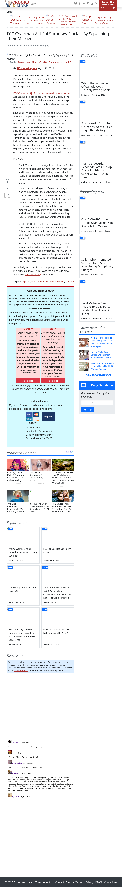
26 (82, 198)
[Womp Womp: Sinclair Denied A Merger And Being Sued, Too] (23, 536)
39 (9, 567)
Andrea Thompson (89, 182)
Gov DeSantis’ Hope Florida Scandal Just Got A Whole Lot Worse (97, 222)
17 (44, 529)
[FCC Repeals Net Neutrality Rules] (58, 536)
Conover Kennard (88, 231)
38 (82, 238)
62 (82, 142)
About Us (48, 882)
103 (44, 567)
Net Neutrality (33, 274)
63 (44, 609)
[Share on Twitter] (7, 188)
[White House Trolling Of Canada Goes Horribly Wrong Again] (97, 70)
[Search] (95, 3)
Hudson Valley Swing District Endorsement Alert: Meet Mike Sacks (101, 355)
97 (82, 102)
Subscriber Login (107, 7)
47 (7, 195)
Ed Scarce (85, 95)
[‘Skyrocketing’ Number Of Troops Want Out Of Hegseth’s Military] (97, 110)
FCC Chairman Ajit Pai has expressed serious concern (42, 93)
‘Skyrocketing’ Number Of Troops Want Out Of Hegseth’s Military (96, 126)
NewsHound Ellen (88, 135)
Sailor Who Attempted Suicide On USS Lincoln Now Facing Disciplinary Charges (97, 265)
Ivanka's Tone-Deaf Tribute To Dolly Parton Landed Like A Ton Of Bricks (96, 308)
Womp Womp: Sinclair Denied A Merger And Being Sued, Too (23, 552)
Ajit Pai (26, 281)
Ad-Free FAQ (52, 388)
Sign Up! (87, 409)
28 (9, 609)
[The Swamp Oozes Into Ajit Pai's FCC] (23, 575)
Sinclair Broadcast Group (50, 281)
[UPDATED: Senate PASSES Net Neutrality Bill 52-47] (58, 617)
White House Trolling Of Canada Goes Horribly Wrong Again (96, 86)
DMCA (98, 882)
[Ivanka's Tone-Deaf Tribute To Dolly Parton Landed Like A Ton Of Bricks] (97, 290)
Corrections (110, 882)
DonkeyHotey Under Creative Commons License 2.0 (44, 62)
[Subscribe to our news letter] (91, 3)
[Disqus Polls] (40, 705)
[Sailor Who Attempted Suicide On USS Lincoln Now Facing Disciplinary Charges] (97, 246)
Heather (84, 274)
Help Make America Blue (97, 374)
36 (9, 529)
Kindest (32, 422)
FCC (33, 281)
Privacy (90, 882)
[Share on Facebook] (7, 181)
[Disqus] (40, 768)
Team (38, 882)
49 (82, 61)
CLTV (33, 3)
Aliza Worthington (27, 68)
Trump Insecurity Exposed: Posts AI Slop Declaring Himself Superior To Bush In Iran (96, 170)
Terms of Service (21, 670)
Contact (59, 882)
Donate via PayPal (48, 416)
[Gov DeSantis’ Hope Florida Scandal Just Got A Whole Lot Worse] (97, 206)
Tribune (69, 281)
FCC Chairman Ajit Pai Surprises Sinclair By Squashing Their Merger (58, 36)
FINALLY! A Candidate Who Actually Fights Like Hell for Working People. (103, 366)
